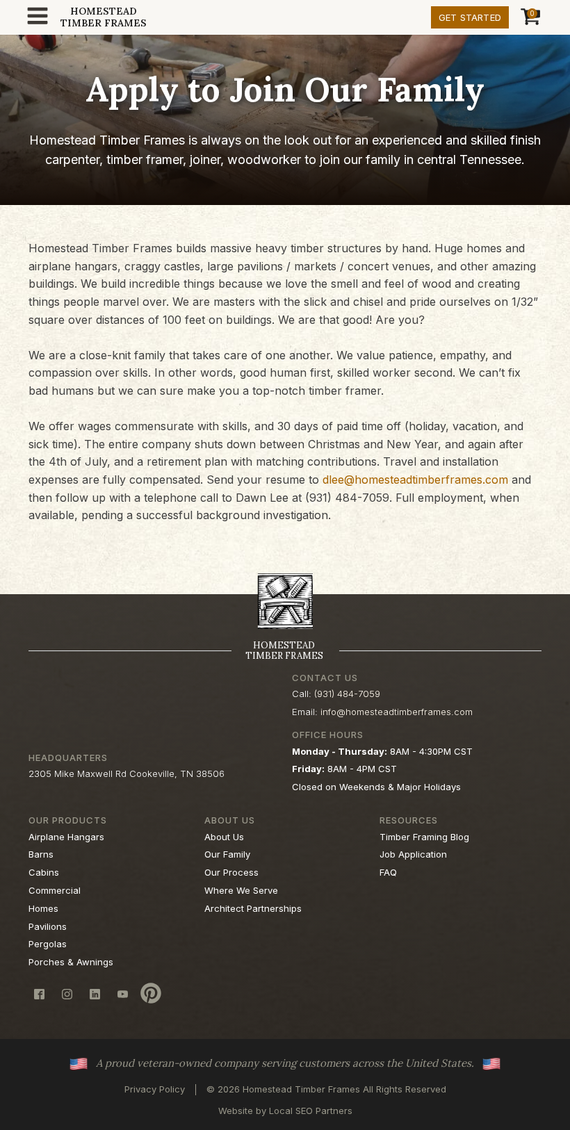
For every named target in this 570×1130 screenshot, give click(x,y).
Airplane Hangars (66, 836)
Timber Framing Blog (424, 836)
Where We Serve (241, 890)
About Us (224, 836)
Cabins (43, 872)
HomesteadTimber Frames (103, 17)
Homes (43, 908)
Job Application (413, 854)
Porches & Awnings (70, 961)
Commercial (54, 890)
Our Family (227, 854)
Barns (41, 854)
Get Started (470, 17)
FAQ (388, 872)
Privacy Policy (154, 1089)
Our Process (231, 872)
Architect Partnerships (253, 908)
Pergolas (47, 943)
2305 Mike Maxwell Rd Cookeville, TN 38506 (126, 773)
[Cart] (529, 17)
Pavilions (47, 926)
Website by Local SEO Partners (285, 1111)
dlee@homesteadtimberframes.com (415, 479)
